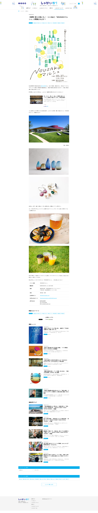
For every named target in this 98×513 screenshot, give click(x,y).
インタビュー (34, 8)
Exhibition (32, 479)
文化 (21, 479)
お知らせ (35, 313)
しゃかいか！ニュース (59, 8)
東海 (57, 479)
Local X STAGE (43, 479)
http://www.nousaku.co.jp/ (44, 295)
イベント (51, 313)
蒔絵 (49, 479)
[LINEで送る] (50, 319)
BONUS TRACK (26, 479)
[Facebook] (19, 3)
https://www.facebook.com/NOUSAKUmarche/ (48, 298)
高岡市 (56, 313)
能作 (63, 313)
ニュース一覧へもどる (49, 484)
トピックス (36, 470)
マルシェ (40, 313)
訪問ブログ (28, 8)
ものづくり (45, 313)
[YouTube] (25, 3)
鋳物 (59, 313)
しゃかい (49, 3)
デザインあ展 (63, 479)
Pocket (47, 319)
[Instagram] (23, 3)
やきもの (53, 479)
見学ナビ (51, 8)
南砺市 (38, 479)
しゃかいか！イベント (43, 8)
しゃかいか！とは (68, 8)
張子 (67, 479)
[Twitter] (21, 3)
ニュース (30, 313)
